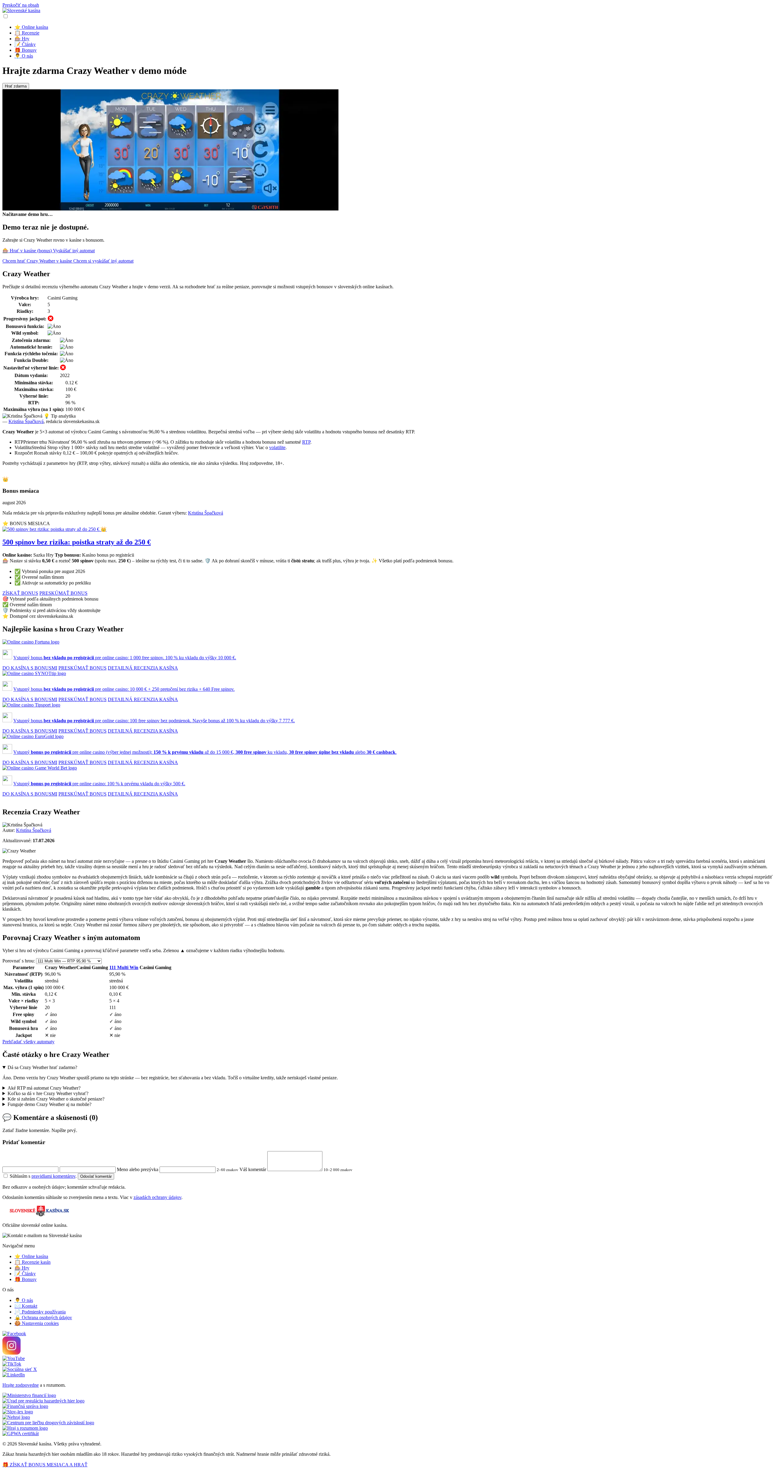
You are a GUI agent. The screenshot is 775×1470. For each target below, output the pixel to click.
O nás (24, 55)
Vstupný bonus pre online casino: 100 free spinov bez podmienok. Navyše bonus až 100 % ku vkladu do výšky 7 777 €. (154, 720)
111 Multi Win (123, 967)
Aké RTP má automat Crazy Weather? (44, 1088)
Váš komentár (252, 1169)
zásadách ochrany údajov (157, 1197)
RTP (306, 442)
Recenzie (27, 32)
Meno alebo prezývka (137, 1169)
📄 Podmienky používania (40, 1311)
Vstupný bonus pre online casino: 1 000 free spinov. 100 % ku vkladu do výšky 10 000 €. (124, 657)
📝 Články (25, 1273)
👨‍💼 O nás (24, 1300)
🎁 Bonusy (26, 1279)
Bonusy (26, 50)
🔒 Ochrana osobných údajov (43, 1317)
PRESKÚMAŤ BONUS (63, 593)
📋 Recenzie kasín (33, 1262)
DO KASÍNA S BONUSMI (29, 667)
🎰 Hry (22, 1267)
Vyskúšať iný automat (74, 250)
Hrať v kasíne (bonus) (27, 250)
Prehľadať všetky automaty (28, 1041)
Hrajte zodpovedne (20, 1385)
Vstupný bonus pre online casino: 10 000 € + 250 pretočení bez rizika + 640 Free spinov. (124, 689)
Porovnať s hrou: (18, 960)
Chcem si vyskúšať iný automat (103, 260)
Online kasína (31, 27)
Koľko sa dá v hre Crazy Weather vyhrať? (48, 1093)
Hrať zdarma (16, 86)
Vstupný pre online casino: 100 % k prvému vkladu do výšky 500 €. (99, 783)
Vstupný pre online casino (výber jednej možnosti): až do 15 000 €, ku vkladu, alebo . (205, 752)
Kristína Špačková (26, 421)
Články (25, 44)
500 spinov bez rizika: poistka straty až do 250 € (76, 542)
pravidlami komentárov (53, 1176)
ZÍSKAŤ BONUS (20, 593)
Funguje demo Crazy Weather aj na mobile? (49, 1104)
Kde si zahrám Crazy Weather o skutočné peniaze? (56, 1098)
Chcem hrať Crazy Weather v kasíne (37, 260)
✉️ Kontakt (26, 1306)
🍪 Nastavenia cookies (37, 1323)
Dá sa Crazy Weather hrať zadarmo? (42, 1067)
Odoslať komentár (96, 1176)
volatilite (277, 447)
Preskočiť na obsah (20, 5)
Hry (22, 38)
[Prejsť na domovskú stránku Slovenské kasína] (21, 10)
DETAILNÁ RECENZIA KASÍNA (143, 667)
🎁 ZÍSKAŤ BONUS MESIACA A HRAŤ (44, 1464)
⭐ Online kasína (31, 1256)
